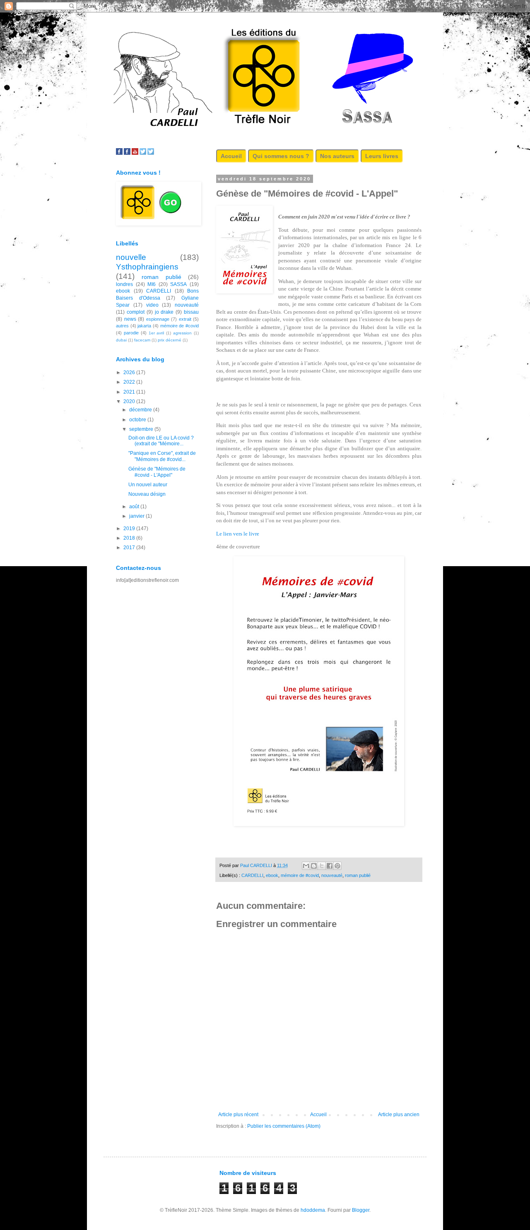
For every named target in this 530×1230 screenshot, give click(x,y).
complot (136, 312)
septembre (141, 429)
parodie (131, 332)
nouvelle (131, 257)
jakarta (144, 325)
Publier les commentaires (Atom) (283, 1126)
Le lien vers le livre (239, 534)
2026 (129, 372)
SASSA (178, 284)
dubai (121, 340)
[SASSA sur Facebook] (119, 153)
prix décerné (169, 340)
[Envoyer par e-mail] (306, 866)
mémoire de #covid (300, 875)
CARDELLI (252, 875)
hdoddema (313, 1210)
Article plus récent (238, 1114)
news (130, 319)
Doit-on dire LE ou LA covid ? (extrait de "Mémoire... (161, 441)
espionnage (157, 319)
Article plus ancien (398, 1114)
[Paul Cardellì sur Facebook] (127, 153)
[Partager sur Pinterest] (337, 866)
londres (124, 284)
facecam (142, 340)
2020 (129, 401)
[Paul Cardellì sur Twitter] (150, 153)
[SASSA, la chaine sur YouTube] (135, 153)
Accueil (231, 156)
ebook (272, 875)
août (134, 506)
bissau (191, 312)
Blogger (360, 1210)
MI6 (151, 284)
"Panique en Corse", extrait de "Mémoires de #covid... (162, 456)
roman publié (358, 875)
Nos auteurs (337, 156)
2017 (129, 547)
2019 (129, 528)
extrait (185, 319)
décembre (141, 410)
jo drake (164, 312)
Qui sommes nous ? (281, 156)
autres (122, 325)
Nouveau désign (147, 494)
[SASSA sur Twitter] (143, 153)
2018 (129, 538)
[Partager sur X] (322, 866)
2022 (129, 382)
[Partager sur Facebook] (329, 866)
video (152, 305)
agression (182, 333)
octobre (138, 420)
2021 (129, 392)
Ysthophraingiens (147, 266)
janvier (137, 516)
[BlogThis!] (314, 866)
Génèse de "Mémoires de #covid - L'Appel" (157, 472)
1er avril (156, 333)
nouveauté (331, 875)
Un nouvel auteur (147, 485)
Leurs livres (381, 156)
